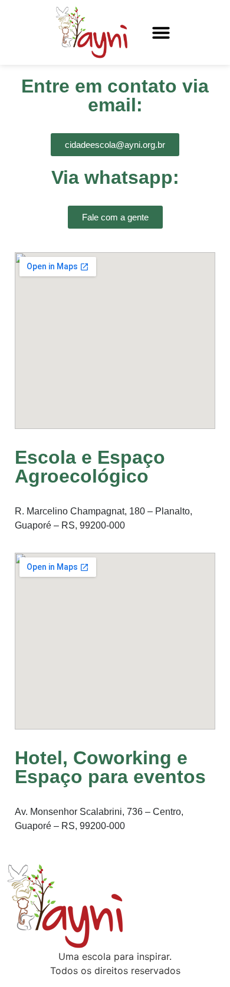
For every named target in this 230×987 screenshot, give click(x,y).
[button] (161, 32)
